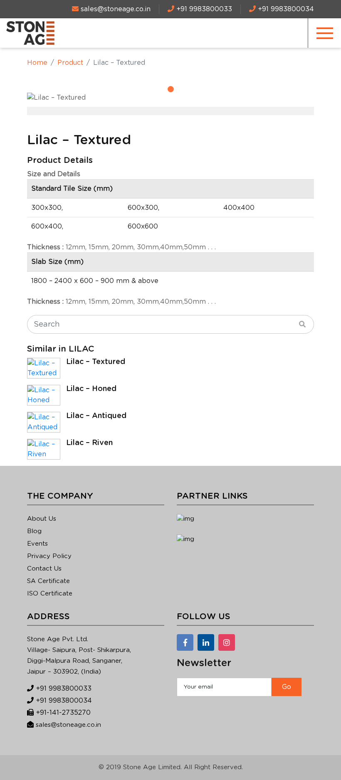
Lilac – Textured (95, 362)
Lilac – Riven (89, 443)
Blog (34, 531)
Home (37, 62)
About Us (41, 519)
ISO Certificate (49, 594)
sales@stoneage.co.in (68, 725)
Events (37, 544)
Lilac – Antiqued (96, 416)
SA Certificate (48, 581)
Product (70, 62)
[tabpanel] (170, 98)
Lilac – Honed (91, 389)
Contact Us (44, 569)
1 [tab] (171, 89)
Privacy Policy (49, 556)
